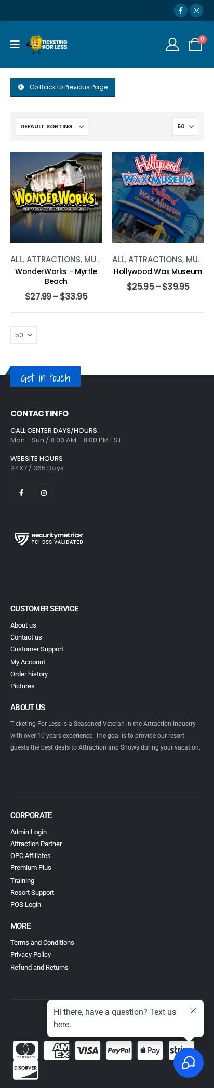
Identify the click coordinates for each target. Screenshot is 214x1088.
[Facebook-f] (21, 492)
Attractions (53, 259)
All (16, 259)
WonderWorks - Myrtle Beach (56, 276)
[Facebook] (181, 10)
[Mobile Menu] (18, 44)
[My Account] (173, 44)
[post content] (56, 197)
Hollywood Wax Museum (158, 271)
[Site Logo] (47, 44)
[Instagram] (196, 10)
